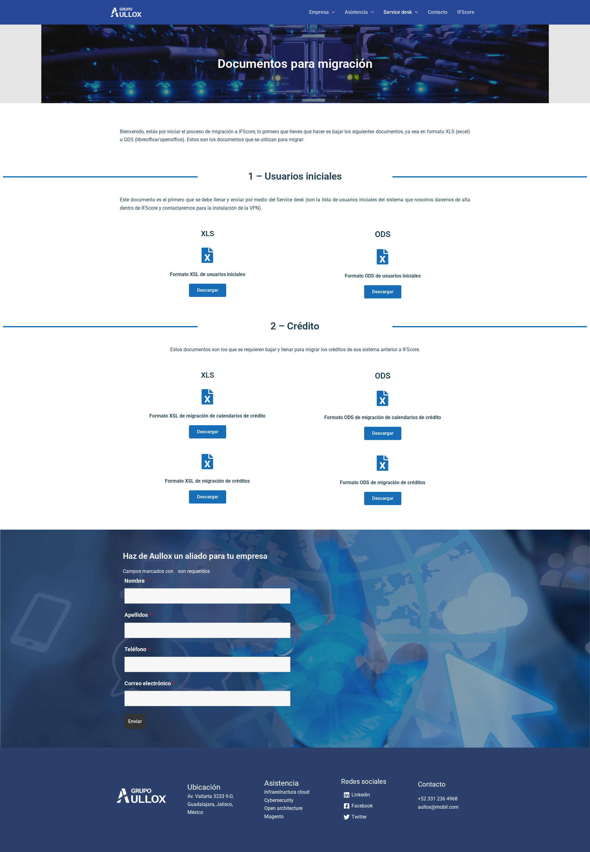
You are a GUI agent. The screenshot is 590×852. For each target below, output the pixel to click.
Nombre (136, 581)
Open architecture (283, 808)
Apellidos (137, 615)
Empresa (319, 12)
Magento (274, 816)
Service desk (398, 12)
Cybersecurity (278, 800)
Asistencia (356, 12)
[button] (332, 12)
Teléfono (137, 649)
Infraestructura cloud (286, 792)
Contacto (437, 12)
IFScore (465, 12)
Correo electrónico (149, 683)
